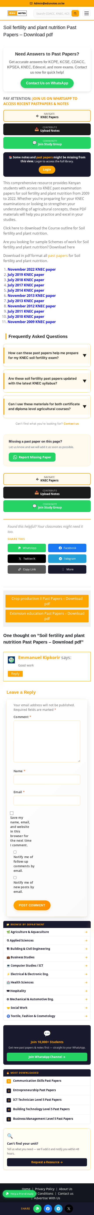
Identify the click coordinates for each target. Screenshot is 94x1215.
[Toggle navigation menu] (87, 13)
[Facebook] (48, 1209)
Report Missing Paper (35, 457)
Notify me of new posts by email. (24, 887)
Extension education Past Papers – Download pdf (47, 616)
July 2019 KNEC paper (26, 274)
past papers (44, 157)
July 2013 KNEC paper (26, 300)
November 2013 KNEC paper (32, 295)
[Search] (75, 13)
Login (47, 169)
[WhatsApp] (37, 1209)
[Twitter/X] (69, 1209)
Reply (15, 673)
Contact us (71, 423)
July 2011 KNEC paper (26, 311)
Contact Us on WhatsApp (47, 83)
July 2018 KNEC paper (26, 279)
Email (19, 792)
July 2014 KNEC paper (26, 290)
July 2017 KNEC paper (26, 285)
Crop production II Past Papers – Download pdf (47, 601)
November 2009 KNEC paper (32, 321)
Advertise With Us (47, 1198)
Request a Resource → (47, 1162)
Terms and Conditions (37, 1193)
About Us (65, 1189)
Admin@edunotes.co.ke (49, 3)
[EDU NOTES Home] (17, 13)
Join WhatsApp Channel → (47, 1057)
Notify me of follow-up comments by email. (24, 864)
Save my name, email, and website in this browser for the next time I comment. (20, 831)
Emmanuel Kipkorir (39, 657)
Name (19, 771)
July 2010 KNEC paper (26, 316)
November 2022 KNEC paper (32, 269)
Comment (22, 717)
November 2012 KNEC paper (32, 306)
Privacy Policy (44, 1189)
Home (26, 1189)
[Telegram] (58, 1209)
